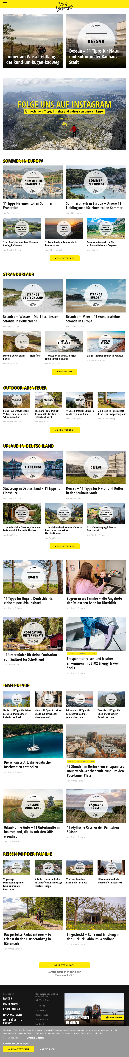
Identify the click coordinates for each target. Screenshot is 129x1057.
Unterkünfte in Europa (12, 1021)
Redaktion (43, 421)
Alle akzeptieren (18, 1049)
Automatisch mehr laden (65, 973)
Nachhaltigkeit (12, 1014)
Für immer (116, 1017)
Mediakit (39, 1024)
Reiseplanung (11, 1009)
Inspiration (10, 1004)
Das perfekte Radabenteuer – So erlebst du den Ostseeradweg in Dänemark (27, 939)
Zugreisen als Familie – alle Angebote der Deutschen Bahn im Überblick (94, 600)
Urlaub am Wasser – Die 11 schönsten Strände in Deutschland (31, 319)
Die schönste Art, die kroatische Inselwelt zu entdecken (27, 764)
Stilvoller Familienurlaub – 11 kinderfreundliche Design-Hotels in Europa (49, 882)
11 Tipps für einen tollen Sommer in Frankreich (29, 205)
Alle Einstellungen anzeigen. (16, 1043)
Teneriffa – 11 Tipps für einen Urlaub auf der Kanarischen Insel (109, 714)
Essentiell (13, 1037)
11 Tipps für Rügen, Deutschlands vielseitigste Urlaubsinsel (28, 600)
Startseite (40, 1005)
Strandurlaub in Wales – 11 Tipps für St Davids (22, 357)
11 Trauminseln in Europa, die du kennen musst (61, 243)
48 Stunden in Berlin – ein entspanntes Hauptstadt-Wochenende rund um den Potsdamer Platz (95, 771)
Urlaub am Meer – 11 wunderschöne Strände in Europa (93, 319)
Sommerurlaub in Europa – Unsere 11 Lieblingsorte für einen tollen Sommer (94, 205)
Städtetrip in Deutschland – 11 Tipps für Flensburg (32, 490)
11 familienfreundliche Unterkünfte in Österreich (110, 880)
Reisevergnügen (64, 7)
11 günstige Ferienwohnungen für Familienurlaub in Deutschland (13, 884)
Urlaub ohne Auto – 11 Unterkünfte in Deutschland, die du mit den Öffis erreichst (32, 832)
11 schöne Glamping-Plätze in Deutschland (101, 529)
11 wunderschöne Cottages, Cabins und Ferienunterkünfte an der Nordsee (22, 529)
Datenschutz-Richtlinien (92, 1033)
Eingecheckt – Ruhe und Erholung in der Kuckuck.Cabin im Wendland (93, 936)
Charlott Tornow (14, 250)
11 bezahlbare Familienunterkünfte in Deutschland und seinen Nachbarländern (63, 530)
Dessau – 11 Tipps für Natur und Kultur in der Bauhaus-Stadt (94, 490)
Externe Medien (35, 1037)
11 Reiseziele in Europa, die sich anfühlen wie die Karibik (60, 357)
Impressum (40, 1010)
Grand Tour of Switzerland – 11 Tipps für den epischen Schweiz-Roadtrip (17, 414)
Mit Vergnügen (42, 1000)
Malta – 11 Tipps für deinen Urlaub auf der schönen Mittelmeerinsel (48, 714)
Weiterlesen (64, 371)
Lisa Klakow (13, 842)
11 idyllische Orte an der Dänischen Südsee (93, 829)
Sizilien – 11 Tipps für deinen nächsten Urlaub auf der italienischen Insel (17, 714)
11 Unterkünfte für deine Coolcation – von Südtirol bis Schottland (32, 657)
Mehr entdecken (64, 258)
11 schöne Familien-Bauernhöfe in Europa (76, 880)
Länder (7, 998)
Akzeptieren (47, 1049)
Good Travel (75, 418)
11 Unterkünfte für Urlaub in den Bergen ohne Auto (80, 412)
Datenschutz (41, 1015)
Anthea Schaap (98, 360)
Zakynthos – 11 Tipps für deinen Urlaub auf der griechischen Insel (78, 714)
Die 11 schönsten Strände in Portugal (105, 355)
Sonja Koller (12, 213)
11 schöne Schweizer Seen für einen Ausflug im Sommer (20, 243)
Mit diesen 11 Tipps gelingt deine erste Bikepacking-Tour (112, 412)
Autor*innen (41, 1019)
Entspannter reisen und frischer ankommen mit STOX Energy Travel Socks (93, 663)
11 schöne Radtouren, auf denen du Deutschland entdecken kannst (47, 414)
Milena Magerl (76, 213)
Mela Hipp (95, 250)
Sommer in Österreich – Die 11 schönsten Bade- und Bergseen (102, 243)
